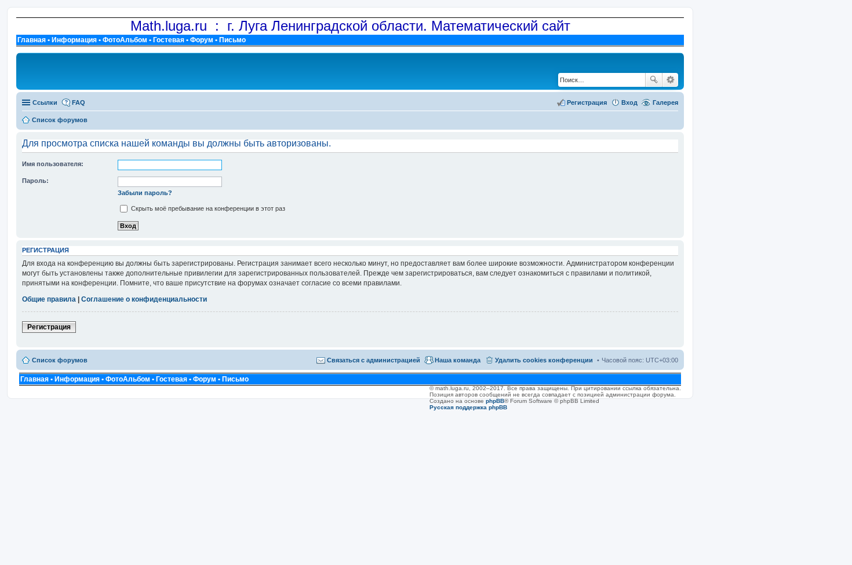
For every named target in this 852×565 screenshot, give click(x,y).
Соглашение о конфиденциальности (144, 299)
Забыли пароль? (145, 192)
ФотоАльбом (125, 40)
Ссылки (44, 102)
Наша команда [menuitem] (457, 360)
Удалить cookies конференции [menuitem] (544, 360)
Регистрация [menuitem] (587, 102)
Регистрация (49, 327)
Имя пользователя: (52, 163)
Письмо (232, 40)
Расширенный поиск (670, 80)
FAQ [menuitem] (78, 102)
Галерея (665, 102)
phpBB (495, 401)
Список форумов (60, 360)
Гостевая (168, 40)
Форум (201, 40)
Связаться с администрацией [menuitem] (373, 360)
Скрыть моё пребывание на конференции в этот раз (207, 208)
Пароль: (35, 180)
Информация (74, 40)
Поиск (653, 80)
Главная (31, 40)
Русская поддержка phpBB (468, 407)
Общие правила (49, 299)
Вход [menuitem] (629, 102)
